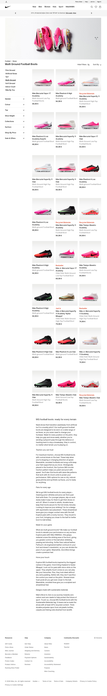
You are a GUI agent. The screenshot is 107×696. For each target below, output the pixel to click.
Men (40, 7)
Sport (61, 7)
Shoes (15, 61)
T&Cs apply (69, 13)
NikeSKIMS (70, 7)
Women (47, 7)
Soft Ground (10, 83)
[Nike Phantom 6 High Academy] (67, 80)
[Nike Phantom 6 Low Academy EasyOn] (43, 123)
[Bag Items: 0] (100, 7)
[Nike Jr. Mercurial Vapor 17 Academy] (67, 252)
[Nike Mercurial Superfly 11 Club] (43, 166)
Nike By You (10, 90)
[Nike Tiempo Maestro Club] (67, 381)
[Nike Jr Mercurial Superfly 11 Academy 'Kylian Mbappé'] (67, 295)
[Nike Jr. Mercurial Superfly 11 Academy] (90, 295)
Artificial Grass (11, 73)
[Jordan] (6, 2)
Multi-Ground (10, 80)
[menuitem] (88, 2)
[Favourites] (96, 7)
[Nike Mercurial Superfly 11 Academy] (90, 80)
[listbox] (97, 64)
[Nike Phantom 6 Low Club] (67, 338)
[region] (13, 106)
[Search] (92, 7)
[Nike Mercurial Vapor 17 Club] (90, 123)
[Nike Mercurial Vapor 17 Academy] (43, 80)
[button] (15, 98)
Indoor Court (10, 87)
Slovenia (99, 638)
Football (8, 61)
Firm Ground (10, 70)
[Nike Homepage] (8, 7)
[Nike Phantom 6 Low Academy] (90, 166)
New (34, 7)
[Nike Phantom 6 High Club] (43, 338)
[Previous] (15, 13)
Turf (7, 77)
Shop (74, 13)
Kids (54, 7)
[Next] (91, 13)
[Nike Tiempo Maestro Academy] (90, 209)
